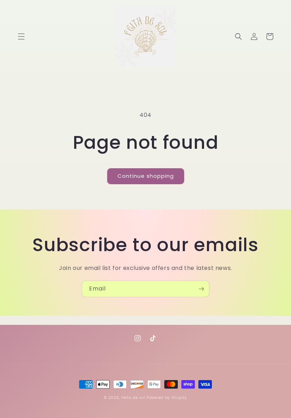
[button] (21, 36)
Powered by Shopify (167, 397)
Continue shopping (145, 176)
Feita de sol (133, 397)
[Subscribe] (201, 289)
